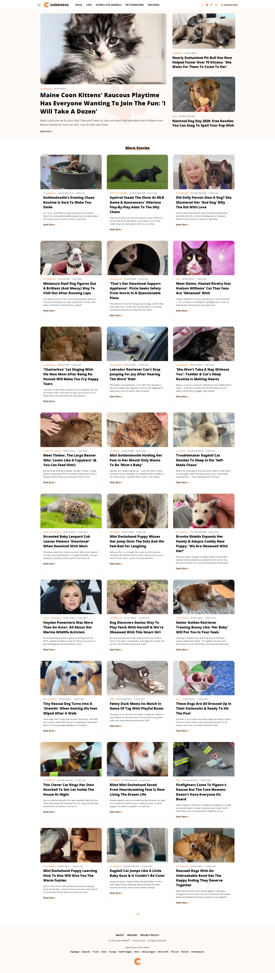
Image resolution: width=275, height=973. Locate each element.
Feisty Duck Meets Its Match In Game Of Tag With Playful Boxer (137, 706)
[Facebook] (202, 5)
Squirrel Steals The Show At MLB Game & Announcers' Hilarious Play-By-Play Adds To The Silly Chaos (137, 204)
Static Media (122, 940)
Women (185, 951)
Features (153, 4)
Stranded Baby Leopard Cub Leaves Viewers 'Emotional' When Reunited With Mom (66, 541)
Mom (137, 951)
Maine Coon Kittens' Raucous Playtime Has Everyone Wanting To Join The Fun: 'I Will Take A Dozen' (103, 103)
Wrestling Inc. (198, 951)
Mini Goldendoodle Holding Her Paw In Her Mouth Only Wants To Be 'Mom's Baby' (136, 460)
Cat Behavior (46, 89)
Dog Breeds (177, 53)
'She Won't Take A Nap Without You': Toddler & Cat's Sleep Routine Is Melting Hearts (202, 374)
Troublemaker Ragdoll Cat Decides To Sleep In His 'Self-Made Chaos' (199, 460)
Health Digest (125, 951)
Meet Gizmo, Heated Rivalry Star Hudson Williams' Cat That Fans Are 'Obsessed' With (203, 288)
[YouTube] (207, 5)
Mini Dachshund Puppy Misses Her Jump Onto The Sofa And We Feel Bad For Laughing (137, 541)
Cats (89, 4)
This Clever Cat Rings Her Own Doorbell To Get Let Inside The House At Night (68, 789)
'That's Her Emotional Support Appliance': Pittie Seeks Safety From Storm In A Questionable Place (135, 290)
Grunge (112, 951)
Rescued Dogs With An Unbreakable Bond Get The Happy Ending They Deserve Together (199, 877)
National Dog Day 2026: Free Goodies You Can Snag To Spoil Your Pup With (203, 123)
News (174, 116)
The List (175, 951)
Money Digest (148, 951)
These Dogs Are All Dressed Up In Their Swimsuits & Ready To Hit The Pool (203, 708)
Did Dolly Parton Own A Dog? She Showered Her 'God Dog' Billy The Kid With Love (203, 202)
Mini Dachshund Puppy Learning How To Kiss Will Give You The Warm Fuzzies (70, 875)
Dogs (78, 4)
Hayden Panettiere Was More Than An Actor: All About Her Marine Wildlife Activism (68, 627)
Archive (132, 935)
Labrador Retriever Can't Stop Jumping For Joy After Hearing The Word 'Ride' (135, 374)
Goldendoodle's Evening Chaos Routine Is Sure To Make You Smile (69, 202)
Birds (112, 699)
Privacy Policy (149, 935)
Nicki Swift (163, 951)
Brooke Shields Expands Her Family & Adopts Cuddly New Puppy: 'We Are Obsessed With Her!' (202, 543)
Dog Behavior (49, 193)
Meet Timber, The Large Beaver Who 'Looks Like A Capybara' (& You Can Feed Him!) (70, 460)
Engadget (74, 951)
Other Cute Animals (108, 4)
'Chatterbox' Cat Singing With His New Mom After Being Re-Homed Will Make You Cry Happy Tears (71, 376)
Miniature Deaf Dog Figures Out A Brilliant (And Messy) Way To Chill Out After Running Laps (69, 288)
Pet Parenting (134, 4)
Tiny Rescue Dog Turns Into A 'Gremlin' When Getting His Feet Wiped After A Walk (70, 708)
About (120, 935)
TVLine (95, 951)
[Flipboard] (211, 5)
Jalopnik (86, 951)
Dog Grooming (50, 699)
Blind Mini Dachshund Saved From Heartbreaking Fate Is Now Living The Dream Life (137, 789)
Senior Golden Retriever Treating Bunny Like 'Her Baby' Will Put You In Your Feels (202, 627)
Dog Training (49, 866)
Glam (104, 951)
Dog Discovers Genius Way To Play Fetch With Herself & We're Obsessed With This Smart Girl (136, 627)
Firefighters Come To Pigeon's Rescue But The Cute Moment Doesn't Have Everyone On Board (201, 791)
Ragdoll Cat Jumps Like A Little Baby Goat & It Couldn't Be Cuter (137, 873)
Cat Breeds (181, 451)
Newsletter (230, 4)
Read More (45, 131)
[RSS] (216, 5)
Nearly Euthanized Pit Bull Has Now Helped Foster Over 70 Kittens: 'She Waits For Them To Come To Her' (202, 62)
